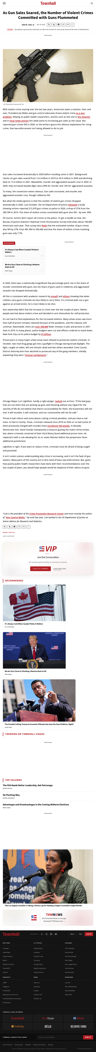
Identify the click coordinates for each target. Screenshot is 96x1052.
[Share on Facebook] (58, 25)
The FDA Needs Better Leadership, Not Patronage (28, 785)
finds (44, 225)
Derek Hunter (69, 952)
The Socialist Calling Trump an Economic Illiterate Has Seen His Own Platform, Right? (39, 724)
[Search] (92, 3)
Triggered (6, 987)
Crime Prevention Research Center (46, 513)
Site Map (50, 1045)
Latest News (6, 952)
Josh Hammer (69, 968)
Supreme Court (38, 972)
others (66, 296)
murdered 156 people (58, 425)
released (72, 204)
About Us (36, 983)
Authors (5, 972)
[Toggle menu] (4, 3)
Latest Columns (7, 956)
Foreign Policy (38, 964)
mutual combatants (35, 355)
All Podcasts (6, 1003)
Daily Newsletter (70, 991)
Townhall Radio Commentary (12, 999)
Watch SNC (68, 995)
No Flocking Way (11, 795)
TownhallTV (6, 968)
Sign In (72, 934)
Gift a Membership (70, 987)
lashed (58, 401)
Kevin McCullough (70, 956)
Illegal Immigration (40, 968)
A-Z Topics (38, 943)
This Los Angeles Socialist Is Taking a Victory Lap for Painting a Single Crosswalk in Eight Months (43, 906)
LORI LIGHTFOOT (9, 536)
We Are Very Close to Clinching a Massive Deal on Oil (25, 671)
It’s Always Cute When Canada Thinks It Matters (24, 624)
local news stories (19, 120)
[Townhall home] (11, 934)
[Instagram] (46, 934)
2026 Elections (38, 948)
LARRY (5, 983)
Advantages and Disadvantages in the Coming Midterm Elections (36, 804)
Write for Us (37, 999)
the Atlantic (84, 116)
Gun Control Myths (15, 517)
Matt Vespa (8, 674)
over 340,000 (41, 326)
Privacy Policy (19, 1045)
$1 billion (46, 334)
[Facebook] (51, 934)
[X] (42, 934)
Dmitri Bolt (8, 727)
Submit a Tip (38, 995)
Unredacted (6, 991)
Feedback (28, 1045)
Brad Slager (69, 960)
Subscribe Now (59, 569)
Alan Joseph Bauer (71, 964)
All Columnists (69, 972)
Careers (36, 991)
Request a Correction (39, 1045)
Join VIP (88, 934)
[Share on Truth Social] (54, 25)
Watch (5, 960)
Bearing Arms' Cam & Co (10, 995)
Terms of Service (7, 1045)
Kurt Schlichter (9, 627)
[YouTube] (56, 934)
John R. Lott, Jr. (28, 24)
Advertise (37, 987)
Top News (6, 948)
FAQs (80, 934)
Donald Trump (38, 956)
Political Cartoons (8, 964)
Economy (37, 960)
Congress (37, 952)
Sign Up (88, 1037)
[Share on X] (49, 25)
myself (54, 296)
